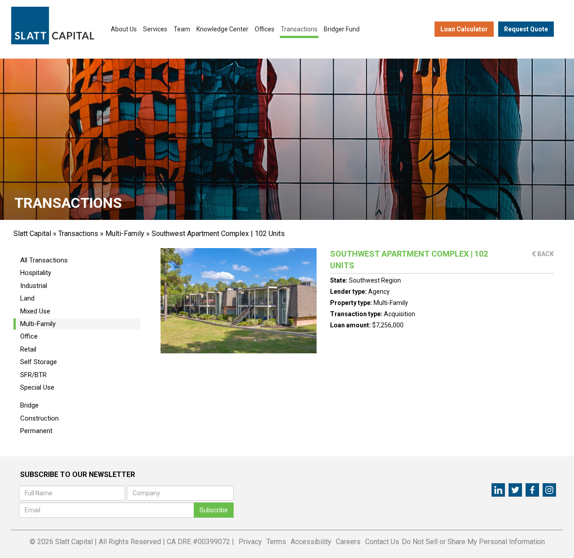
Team (182, 29)
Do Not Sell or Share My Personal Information (473, 541)
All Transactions (44, 260)
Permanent (36, 431)
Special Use (37, 387)
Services (155, 29)
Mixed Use (35, 311)
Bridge (29, 405)
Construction (39, 418)
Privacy (250, 541)
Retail (28, 349)
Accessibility (311, 541)
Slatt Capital (32, 233)
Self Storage (38, 362)
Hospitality (35, 273)
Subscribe (214, 510)
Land (27, 298)
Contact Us (382, 541)
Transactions (299, 29)
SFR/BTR (33, 375)
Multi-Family (124, 233)
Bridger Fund (342, 29)
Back (545, 254)
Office (29, 336)
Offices (264, 29)
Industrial (33, 286)
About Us (124, 29)
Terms (276, 541)
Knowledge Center (222, 29)
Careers (348, 541)
